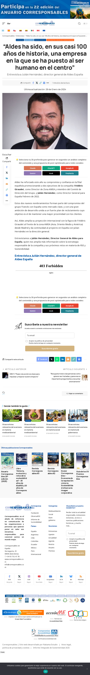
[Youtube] (39, 579)
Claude (32, 168)
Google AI (70, 168)
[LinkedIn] (61, 579)
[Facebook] (9, 579)
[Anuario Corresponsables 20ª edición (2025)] (7, 461)
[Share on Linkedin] (7, 178)
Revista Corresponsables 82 (53, 471)
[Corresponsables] (44, 23)
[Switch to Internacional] (44, 30)
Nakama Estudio (50, 644)
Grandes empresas (40, 40)
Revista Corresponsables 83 (37, 471)
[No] (87, 669)
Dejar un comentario (76, 394)
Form (2, 652)
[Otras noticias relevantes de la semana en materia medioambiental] (12, 415)
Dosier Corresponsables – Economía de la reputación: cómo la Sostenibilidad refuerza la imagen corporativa (67, 482)
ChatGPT (51, 168)
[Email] (7, 184)
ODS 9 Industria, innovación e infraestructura (60, 40)
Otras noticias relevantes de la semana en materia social (56, 427)
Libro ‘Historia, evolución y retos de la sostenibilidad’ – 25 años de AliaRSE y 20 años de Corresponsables (21, 480)
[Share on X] (36, 83)
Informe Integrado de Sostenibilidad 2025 (51, 647)
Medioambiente (14, 420)
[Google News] (50, 579)
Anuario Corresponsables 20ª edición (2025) (7, 476)
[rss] (80, 579)
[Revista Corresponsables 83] (37, 459)
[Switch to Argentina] (3, 30)
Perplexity (70, 173)
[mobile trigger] (4, 23)
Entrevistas (19, 40)
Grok (51, 173)
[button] (40, 83)
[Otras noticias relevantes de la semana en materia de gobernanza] (78, 415)
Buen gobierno (29, 40)
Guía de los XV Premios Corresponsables (82, 475)
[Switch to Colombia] (20, 30)
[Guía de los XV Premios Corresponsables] (82, 461)
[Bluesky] (70, 579)
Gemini (32, 173)
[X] (19, 579)
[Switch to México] (32, 30)
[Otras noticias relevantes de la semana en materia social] (56, 415)
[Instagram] (29, 579)
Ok (46, 671)
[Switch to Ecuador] (26, 30)
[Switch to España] (9, 30)
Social (56, 420)
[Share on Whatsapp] (57, 359)
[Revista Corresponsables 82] (53, 459)
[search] (79, 24)
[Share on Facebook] (33, 83)
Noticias (6, 420)
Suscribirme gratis (50, 348)
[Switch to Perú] (38, 30)
